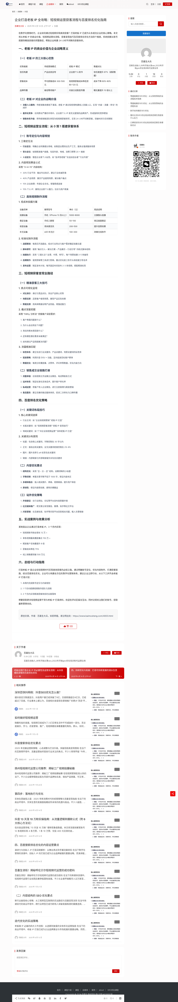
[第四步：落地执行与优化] (106, 802)
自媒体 (51, 4)
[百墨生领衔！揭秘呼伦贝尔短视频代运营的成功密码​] (106, 878)
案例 (61, 4)
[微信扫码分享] (29, 998)
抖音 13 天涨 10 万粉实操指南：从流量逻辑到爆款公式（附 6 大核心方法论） (50, 821)
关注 (106, 653)
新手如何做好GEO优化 (139, 110)
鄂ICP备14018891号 (104, 994)
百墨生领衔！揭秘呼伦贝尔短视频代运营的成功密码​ (45, 870)
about (71, 4)
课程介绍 (32, 4)
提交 (115, 971)
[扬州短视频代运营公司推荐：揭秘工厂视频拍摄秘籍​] (106, 777)
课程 (41, 4)
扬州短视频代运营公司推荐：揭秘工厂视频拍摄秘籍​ (45, 768)
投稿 (168, 4)
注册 (159, 4)
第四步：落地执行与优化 (29, 793)
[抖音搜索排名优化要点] (106, 751)
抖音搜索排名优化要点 (28, 743)
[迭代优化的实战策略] (106, 929)
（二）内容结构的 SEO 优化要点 (34, 895)
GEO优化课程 (83, 4)
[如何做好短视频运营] (106, 726)
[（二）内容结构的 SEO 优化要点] (106, 904)
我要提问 (146, 33)
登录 (152, 4)
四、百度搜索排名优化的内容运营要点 (37, 845)
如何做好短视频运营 (26, 717)
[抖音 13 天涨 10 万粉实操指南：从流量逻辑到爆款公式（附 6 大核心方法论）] (106, 827)
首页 (23, 4)
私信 (117, 653)
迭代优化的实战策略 (26, 921)
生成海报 (21, 998)
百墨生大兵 (19, 26)
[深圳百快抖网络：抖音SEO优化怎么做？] (106, 700)
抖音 (56, 26)
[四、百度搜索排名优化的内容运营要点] (106, 853)
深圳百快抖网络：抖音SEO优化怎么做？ (38, 692)
